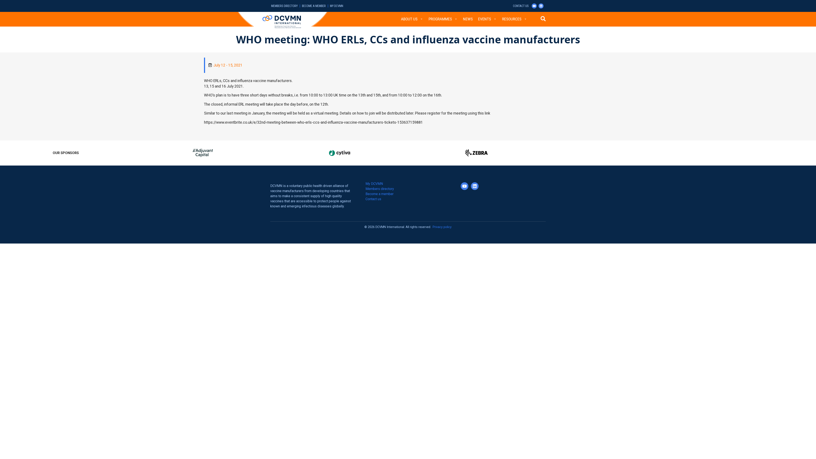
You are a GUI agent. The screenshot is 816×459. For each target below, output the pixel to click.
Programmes (440, 19)
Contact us (521, 6)
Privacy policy (442, 227)
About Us (409, 19)
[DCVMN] (281, 21)
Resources (511, 19)
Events (484, 19)
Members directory (284, 6)
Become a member (314, 6)
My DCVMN (336, 6)
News (468, 19)
